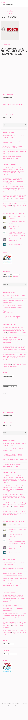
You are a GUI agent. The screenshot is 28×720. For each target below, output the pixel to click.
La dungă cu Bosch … (6, 44)
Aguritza (9, 13)
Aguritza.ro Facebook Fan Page (13, 104)
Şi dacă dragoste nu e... (15, 244)
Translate (15, 276)
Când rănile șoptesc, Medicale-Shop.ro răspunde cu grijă (14, 189)
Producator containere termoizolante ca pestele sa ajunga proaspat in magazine (17, 233)
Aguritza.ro (4, 2)
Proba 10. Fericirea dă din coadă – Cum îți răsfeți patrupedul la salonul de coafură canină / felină (14, 196)
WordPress (20, 708)
